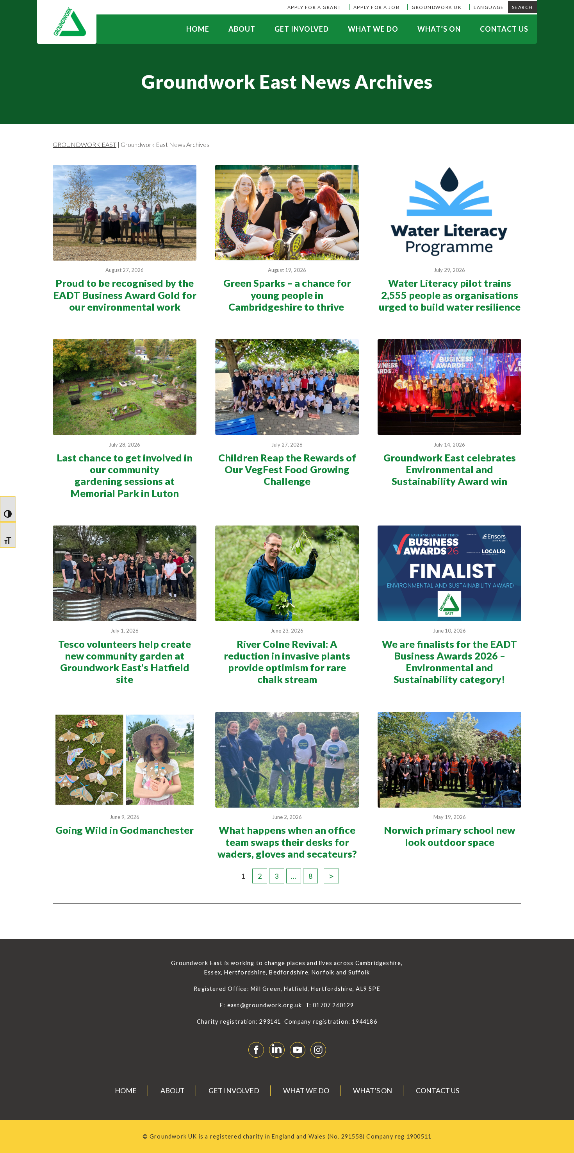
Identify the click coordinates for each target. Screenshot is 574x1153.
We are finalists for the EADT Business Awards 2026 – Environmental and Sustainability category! (449, 661)
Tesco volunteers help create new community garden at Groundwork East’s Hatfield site (124, 661)
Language (489, 7)
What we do (373, 29)
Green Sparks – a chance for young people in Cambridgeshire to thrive (287, 294)
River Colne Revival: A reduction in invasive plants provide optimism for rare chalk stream (287, 661)
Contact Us (504, 29)
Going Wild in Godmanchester (124, 830)
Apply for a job (376, 7)
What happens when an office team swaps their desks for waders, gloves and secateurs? (287, 841)
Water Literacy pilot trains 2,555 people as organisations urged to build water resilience (450, 294)
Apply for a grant (314, 7)
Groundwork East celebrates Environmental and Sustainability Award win (449, 469)
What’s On (439, 29)
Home (197, 29)
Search (522, 7)
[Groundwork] (66, 22)
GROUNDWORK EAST (84, 144)
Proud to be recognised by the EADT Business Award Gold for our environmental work (124, 294)
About (241, 29)
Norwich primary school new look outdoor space (449, 835)
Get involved (302, 29)
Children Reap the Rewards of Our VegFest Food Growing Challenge (287, 469)
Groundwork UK (437, 7)
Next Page (331, 876)
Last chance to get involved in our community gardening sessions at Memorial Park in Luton (125, 475)
